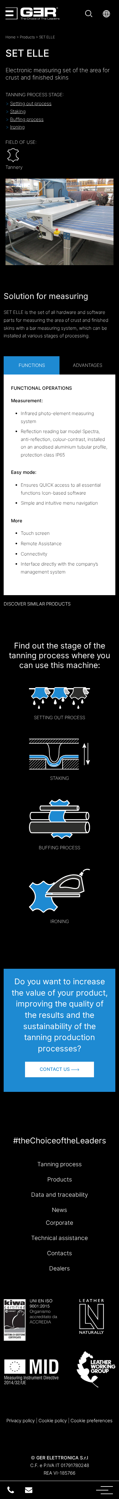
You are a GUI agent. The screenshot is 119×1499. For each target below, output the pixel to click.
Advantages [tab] (87, 365)
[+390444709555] (10, 1490)
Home (10, 37)
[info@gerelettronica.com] (28, 1490)
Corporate (59, 1222)
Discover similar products (37, 604)
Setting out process (31, 103)
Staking (18, 111)
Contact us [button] (55, 1069)
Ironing (17, 127)
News (59, 1209)
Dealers (59, 1268)
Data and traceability (59, 1194)
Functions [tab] (32, 365)
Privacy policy (20, 1420)
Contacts (59, 1253)
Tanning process (59, 1164)
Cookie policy (52, 1420)
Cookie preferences (91, 1420)
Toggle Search (89, 13)
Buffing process (27, 119)
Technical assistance (59, 1237)
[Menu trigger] (83, 1490)
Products (27, 37)
